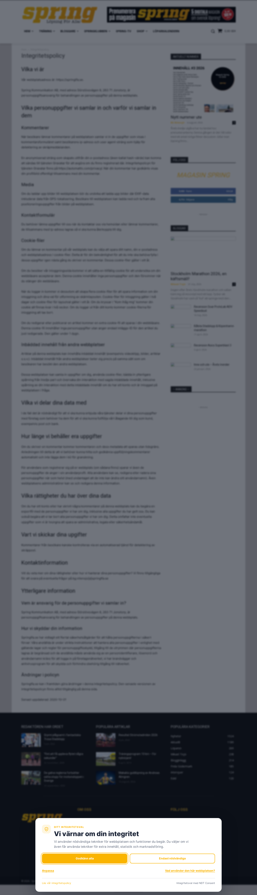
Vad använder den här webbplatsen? (190, 870)
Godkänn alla (85, 858)
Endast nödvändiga (172, 858)
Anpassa (48, 870)
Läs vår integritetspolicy (56, 883)
